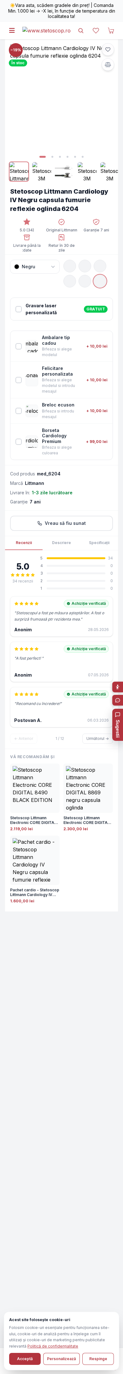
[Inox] (100, 266)
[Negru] (69, 266)
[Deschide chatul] (117, 700)
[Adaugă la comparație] (108, 64)
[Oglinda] (69, 281)
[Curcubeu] (85, 266)
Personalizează (61, 1358)
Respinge (98, 1358)
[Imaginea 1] (42, 157)
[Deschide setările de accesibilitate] (117, 687)
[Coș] (111, 30)
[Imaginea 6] (82, 157)
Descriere (61, 542)
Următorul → (97, 738)
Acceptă (25, 1358)
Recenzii (24, 542)
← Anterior (23, 738)
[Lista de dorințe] (96, 30)
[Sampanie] (85, 281)
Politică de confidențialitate (52, 1346)
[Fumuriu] (100, 281)
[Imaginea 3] (59, 157)
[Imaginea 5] (75, 157)
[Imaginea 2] (52, 157)
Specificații (99, 542)
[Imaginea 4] (67, 157)
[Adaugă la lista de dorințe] (108, 49)
